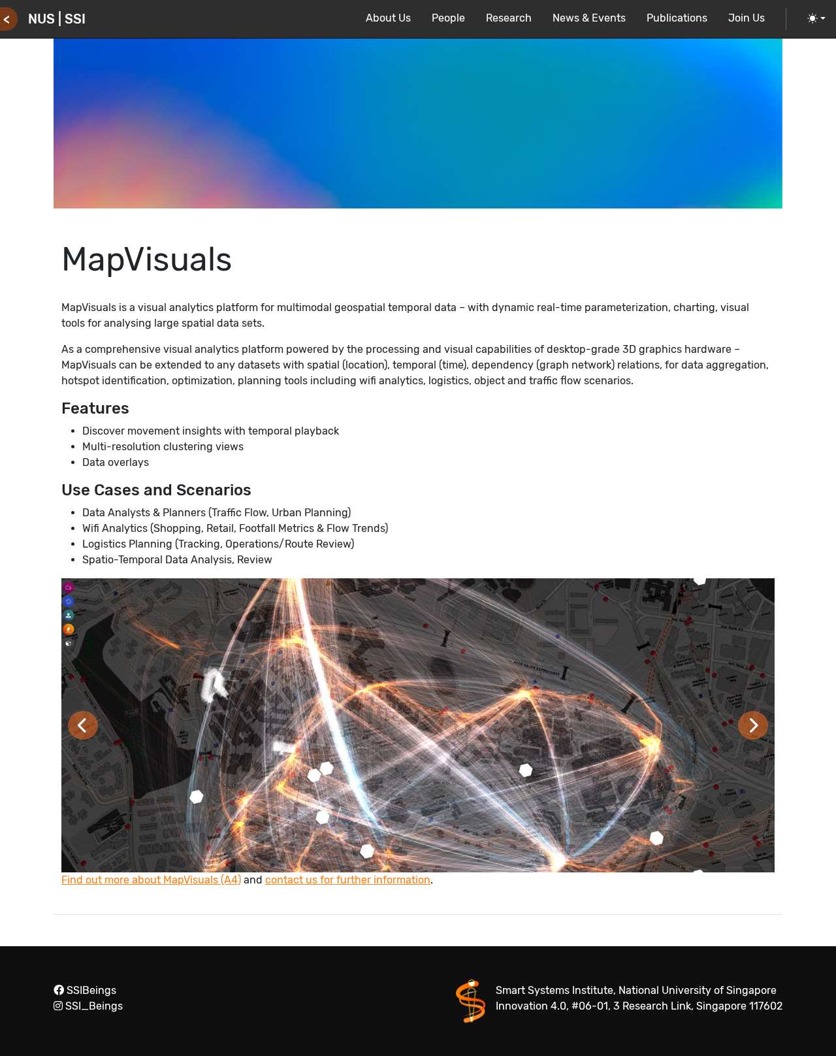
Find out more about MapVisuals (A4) (151, 880)
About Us (388, 18)
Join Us (746, 18)
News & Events (589, 18)
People (448, 18)
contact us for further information (347, 880)
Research (509, 18)
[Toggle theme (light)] (816, 19)
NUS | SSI (57, 19)
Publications (677, 18)
